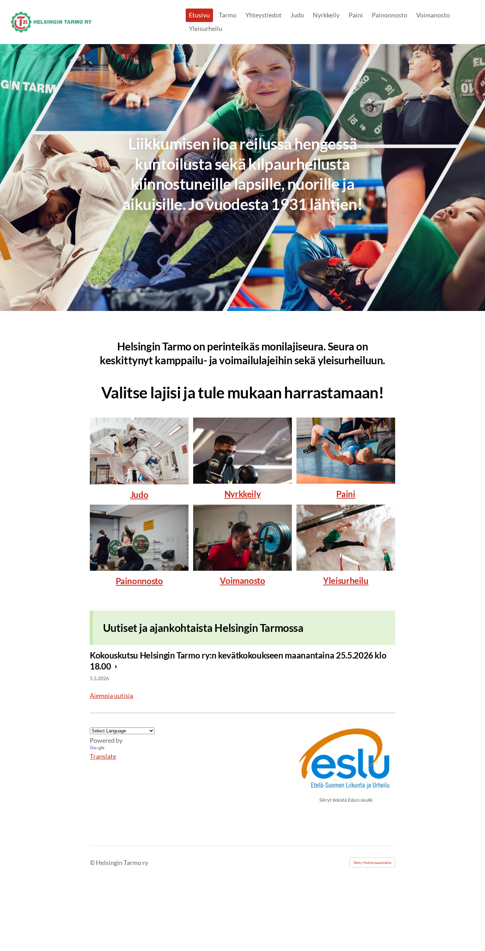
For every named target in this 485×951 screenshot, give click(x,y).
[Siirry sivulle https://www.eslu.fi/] (345, 758)
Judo (139, 494)
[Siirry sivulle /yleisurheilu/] (345, 537)
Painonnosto (139, 581)
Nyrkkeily (242, 494)
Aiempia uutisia (111, 695)
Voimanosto (242, 580)
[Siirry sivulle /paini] (345, 450)
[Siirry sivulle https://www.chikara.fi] (139, 451)
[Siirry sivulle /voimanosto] (242, 537)
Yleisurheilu (346, 580)
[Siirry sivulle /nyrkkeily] (242, 450)
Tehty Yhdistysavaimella (372, 862)
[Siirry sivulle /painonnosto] (139, 537)
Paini (345, 494)
